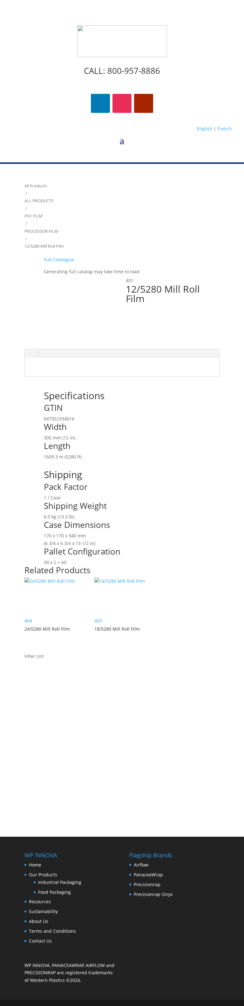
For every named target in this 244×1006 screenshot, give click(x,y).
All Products (35, 186)
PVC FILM (33, 216)
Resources (40, 902)
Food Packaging (54, 892)
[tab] (31, 353)
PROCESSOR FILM (41, 231)
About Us (38, 921)
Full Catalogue (59, 259)
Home (35, 865)
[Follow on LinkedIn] (100, 103)
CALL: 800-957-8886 (122, 70)
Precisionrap (147, 884)
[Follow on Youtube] (143, 103)
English (204, 129)
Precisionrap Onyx (153, 894)
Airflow (141, 865)
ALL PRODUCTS (38, 201)
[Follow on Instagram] (122, 103)
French (224, 129)
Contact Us (40, 941)
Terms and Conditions (52, 931)
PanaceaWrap (148, 875)
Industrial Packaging (59, 882)
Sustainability (43, 911)
